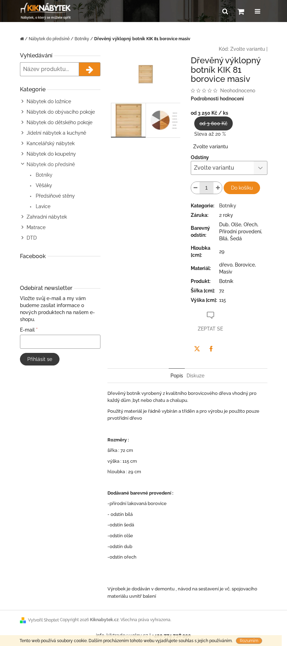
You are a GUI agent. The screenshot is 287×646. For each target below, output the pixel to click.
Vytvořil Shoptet (43, 620)
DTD (32, 238)
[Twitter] (197, 348)
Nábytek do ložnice (49, 101)
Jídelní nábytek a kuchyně (56, 133)
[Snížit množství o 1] (195, 188)
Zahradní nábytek (47, 217)
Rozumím (249, 640)
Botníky (43, 175)
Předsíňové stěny (54, 196)
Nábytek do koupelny (51, 154)
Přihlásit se (39, 359)
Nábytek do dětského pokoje (59, 122)
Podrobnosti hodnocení (217, 98)
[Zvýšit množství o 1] (218, 188)
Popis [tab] (176, 375)
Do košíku (242, 188)
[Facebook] (211, 348)
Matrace (36, 227)
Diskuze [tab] (195, 375)
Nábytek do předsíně (51, 164)
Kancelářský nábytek (51, 143)
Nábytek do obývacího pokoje (61, 112)
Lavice (42, 206)
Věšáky (43, 185)
